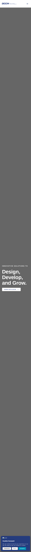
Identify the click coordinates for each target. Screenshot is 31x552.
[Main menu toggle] (27, 4)
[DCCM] (9, 3)
